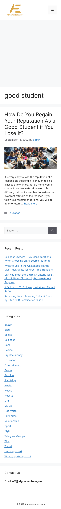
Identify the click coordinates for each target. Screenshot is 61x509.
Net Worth (10, 410)
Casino (8, 350)
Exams (8, 370)
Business (9, 339)
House (8, 390)
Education (14, 212)
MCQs (8, 405)
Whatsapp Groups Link (17, 456)
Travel (8, 446)
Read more (30, 203)
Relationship (11, 421)
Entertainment (12, 365)
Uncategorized (13, 451)
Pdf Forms (10, 415)
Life (6, 400)
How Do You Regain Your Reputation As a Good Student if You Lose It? (29, 123)
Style (7, 431)
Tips (6, 441)
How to (8, 395)
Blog (7, 329)
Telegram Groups (14, 436)
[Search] (52, 230)
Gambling (10, 380)
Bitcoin (8, 324)
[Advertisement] (30, 52)
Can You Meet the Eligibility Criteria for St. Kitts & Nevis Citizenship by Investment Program (29, 278)
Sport (7, 426)
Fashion (9, 375)
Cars (7, 344)
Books (8, 334)
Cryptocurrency (13, 355)
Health (8, 385)
